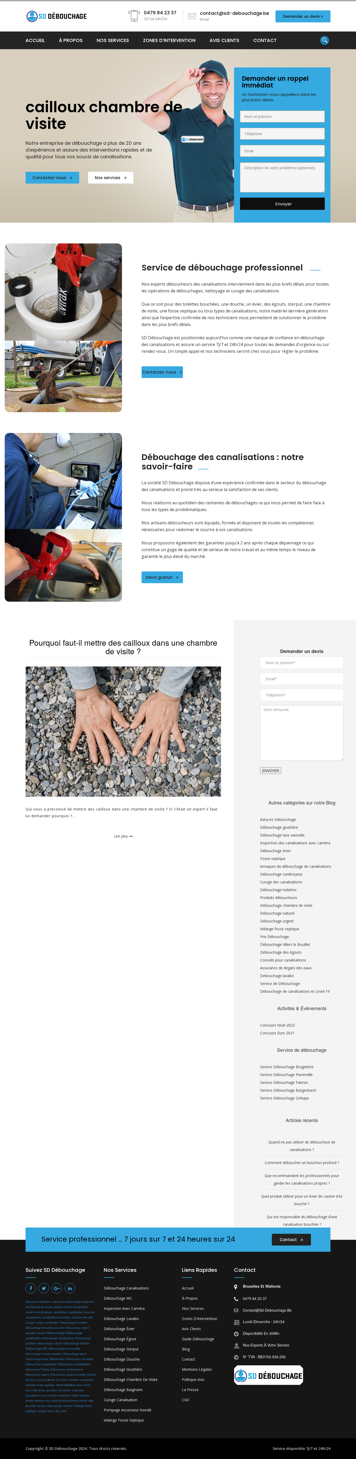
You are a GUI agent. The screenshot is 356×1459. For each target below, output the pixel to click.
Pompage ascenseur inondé (127, 1409)
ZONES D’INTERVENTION (169, 40)
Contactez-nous (49, 177)
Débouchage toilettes (278, 889)
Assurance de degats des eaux (285, 967)
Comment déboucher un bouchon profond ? (302, 1162)
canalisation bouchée (82, 1312)
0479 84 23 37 (255, 1298)
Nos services (108, 177)
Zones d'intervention (199, 1318)
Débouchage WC (36, 1348)
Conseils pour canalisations (283, 960)
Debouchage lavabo (277, 975)
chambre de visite (82, 1317)
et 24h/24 (322, 1448)
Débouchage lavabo (121, 1318)
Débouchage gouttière (279, 827)
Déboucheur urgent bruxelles (68, 1374)
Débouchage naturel (277, 913)
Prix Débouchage (274, 936)
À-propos (190, 1298)
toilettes (68, 1406)
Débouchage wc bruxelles (64, 1348)
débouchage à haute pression (44, 1354)
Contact (289, 1239)
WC (57, 1411)
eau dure (61, 1380)
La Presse (190, 1389)
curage (30, 1322)
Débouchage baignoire (123, 1389)
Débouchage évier (275, 850)
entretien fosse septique (40, 1385)
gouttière (51, 1390)
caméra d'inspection (76, 1307)
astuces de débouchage (67, 1302)
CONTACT (265, 40)
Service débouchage (49, 1406)
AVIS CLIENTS (224, 40)
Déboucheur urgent (37, 1374)
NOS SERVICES (113, 40)
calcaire (58, 1307)
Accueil (188, 1288)
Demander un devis (301, 16)
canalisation (60, 1312)
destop (41, 1333)
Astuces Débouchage (278, 819)
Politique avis (193, 1379)
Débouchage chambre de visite (286, 905)
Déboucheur (57, 1359)
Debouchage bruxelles (73, 1322)
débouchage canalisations (58, 1338)
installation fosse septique (74, 1395)
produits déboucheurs (64, 1401)
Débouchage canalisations (126, 1288)
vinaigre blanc (46, 1411)
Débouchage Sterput (121, 1349)
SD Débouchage (63, 1448)
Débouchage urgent (277, 921)
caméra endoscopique (39, 1312)
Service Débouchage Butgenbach (288, 1090)
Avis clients (191, 1328)
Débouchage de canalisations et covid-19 (295, 991)
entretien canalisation (81, 1380)
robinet (83, 1401)
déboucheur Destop (38, 1369)
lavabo (30, 1401)
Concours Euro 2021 (277, 1032)
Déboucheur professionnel (67, 1369)
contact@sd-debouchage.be (267, 1310)
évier (63, 1411)
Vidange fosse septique (279, 928)
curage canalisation (47, 1322)
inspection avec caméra (124, 1308)
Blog (186, 1349)
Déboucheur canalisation (41, 1364)
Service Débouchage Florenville (286, 1074)
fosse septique (65, 1385)
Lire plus (121, 836)
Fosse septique (273, 858)
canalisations (33, 1317)
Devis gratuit (160, 577)
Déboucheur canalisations (74, 1364)
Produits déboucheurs (278, 897)
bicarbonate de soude (39, 1307)
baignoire (88, 1302)
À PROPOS (71, 40)
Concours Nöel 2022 (277, 1025)
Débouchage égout (75, 1354)
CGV (185, 1399)
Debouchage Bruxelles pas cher (45, 1328)
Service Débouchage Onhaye (284, 1098)
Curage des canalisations (281, 881)
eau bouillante (46, 1380)
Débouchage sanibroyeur (281, 874)
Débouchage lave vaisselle (282, 835)
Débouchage (56, 1332)
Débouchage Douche (122, 1359)
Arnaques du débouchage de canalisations (295, 866)
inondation (64, 1390)
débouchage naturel (50, 1343)
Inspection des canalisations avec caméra (295, 842)
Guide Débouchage (198, 1338)
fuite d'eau (39, 1390)
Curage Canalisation (120, 1399)
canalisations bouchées (56, 1317)
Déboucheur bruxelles (79, 1359)
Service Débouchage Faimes (284, 1082)
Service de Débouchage (280, 983)
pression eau (42, 1401)
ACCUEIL (35, 40)
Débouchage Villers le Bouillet (285, 944)
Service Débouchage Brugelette (287, 1066)
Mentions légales (197, 1369)
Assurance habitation (38, 1302)
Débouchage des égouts (281, 952)
